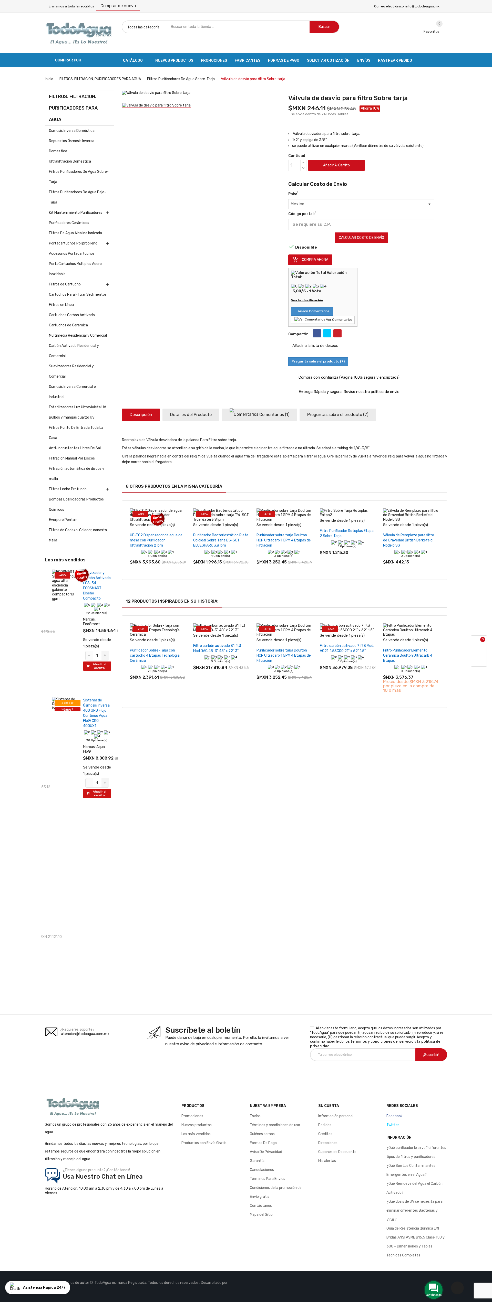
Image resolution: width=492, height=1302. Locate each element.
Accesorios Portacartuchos (72, 253)
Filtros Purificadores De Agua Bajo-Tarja (77, 197)
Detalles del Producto (191, 414)
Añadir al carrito (336, 165)
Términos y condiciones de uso (275, 1125)
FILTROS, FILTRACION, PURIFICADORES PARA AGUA (73, 108)
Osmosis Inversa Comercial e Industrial (72, 392)
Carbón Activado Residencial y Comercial (74, 351)
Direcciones (327, 1143)
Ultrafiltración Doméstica (70, 161)
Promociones (192, 1116)
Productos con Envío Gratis (204, 1143)
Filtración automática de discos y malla (76, 473)
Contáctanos (261, 1205)
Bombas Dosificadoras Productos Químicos (76, 504)
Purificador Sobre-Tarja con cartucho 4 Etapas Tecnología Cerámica (155, 655)
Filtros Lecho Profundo (68, 489)
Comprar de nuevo (118, 5)
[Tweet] (327, 333)
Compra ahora (310, 260)
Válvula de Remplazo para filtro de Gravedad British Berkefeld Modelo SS (408, 540)
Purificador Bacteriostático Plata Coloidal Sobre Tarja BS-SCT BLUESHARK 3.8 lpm (220, 540)
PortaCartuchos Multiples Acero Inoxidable (75, 269)
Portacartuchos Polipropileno (73, 243)
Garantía (257, 1161)
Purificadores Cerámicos (69, 223)
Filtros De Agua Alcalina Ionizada (75, 233)
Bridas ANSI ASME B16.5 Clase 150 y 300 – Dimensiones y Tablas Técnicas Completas (415, 1246)
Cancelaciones (262, 1170)
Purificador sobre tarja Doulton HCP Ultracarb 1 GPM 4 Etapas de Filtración (284, 540)
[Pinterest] (337, 333)
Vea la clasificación (307, 300)
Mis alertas (327, 1161)
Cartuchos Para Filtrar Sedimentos (78, 294)
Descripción (141, 414)
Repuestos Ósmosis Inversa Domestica (71, 146)
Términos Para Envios (267, 1179)
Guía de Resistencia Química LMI (412, 1228)
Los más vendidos (196, 1134)
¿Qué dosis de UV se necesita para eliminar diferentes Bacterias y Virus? (414, 1210)
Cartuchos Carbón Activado (72, 315)
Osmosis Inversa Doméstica (72, 131)
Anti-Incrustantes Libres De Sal (75, 448)
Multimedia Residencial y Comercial (78, 335)
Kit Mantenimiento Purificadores (75, 212)
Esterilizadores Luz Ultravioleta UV (77, 407)
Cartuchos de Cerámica (68, 325)
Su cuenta (328, 1106)
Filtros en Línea (61, 305)
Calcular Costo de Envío (361, 238)
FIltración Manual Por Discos (72, 458)
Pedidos (324, 1125)
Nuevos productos (196, 1125)
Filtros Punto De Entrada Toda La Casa (76, 432)
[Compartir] (317, 333)
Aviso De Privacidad (266, 1152)
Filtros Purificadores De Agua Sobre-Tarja (79, 176)
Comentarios (273, 414)
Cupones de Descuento (337, 1152)
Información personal (335, 1116)
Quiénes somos (262, 1134)
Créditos (325, 1134)
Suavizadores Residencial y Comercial (71, 371)
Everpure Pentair (63, 520)
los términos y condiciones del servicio (379, 1041)
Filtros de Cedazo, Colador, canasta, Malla (78, 535)
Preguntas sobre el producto (337, 414)
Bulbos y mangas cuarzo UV (72, 417)
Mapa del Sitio (261, 1214)
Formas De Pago (263, 1143)
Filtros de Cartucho (65, 284)
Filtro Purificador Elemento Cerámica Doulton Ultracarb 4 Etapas (407, 655)
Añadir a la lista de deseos (314, 345)
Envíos (255, 1116)
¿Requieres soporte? (77, 1029)
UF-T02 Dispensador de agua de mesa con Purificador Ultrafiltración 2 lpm (156, 540)
